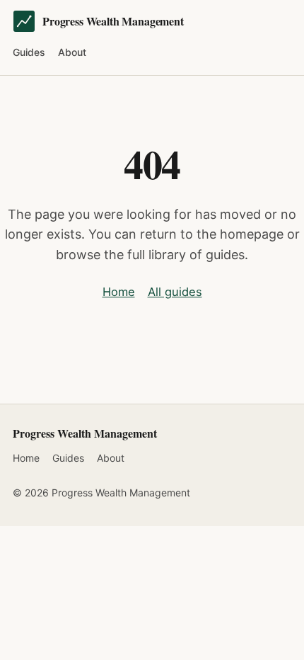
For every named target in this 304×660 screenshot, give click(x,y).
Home (119, 292)
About (72, 52)
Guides (29, 52)
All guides (175, 292)
